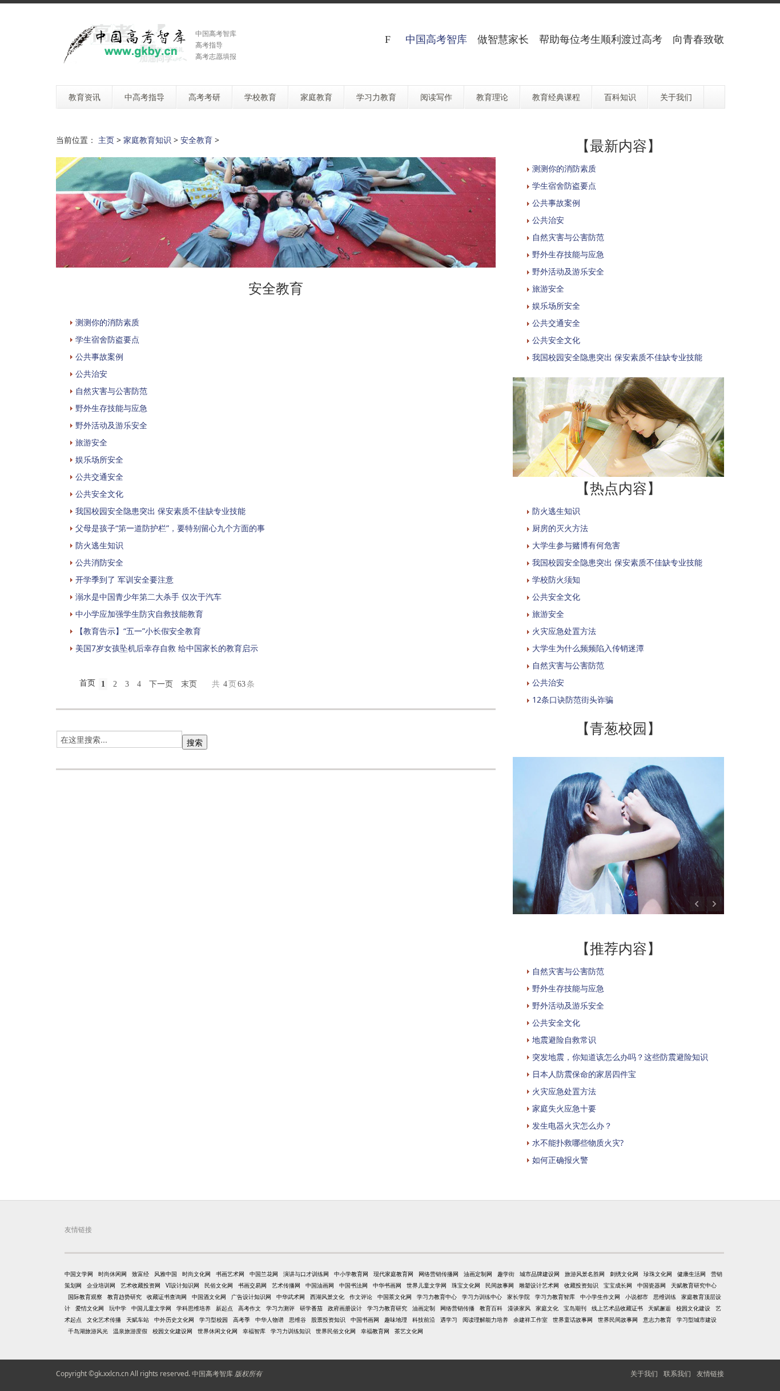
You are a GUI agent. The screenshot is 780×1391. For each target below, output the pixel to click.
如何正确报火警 (560, 1159)
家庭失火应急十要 (564, 1108)
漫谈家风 (519, 1308)
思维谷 (297, 1320)
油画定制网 (478, 1274)
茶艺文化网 (409, 1331)
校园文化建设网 (172, 1331)
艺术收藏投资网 (140, 1285)
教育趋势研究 (124, 1297)
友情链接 (710, 1373)
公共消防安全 (99, 562)
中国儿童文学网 (151, 1308)
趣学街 (505, 1274)
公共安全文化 (99, 493)
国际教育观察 (85, 1297)
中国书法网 (353, 1285)
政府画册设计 (345, 1308)
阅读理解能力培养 (485, 1320)
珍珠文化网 (658, 1274)
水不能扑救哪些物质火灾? (578, 1142)
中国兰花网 (264, 1274)
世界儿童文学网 (427, 1285)
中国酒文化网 (209, 1297)
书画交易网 (252, 1285)
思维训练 (664, 1297)
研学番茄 (311, 1308)
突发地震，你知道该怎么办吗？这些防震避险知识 (620, 1056)
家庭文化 (547, 1308)
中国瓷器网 (651, 1285)
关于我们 (644, 1373)
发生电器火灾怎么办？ (572, 1125)
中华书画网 (387, 1285)
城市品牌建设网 (540, 1274)
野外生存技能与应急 (111, 407)
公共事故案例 (99, 356)
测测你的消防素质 (107, 322)
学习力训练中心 (482, 1297)
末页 (189, 684)
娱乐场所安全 (99, 459)
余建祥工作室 (530, 1320)
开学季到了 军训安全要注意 (124, 579)
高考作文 (249, 1308)
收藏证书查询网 (167, 1297)
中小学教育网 (351, 1274)
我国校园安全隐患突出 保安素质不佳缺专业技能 (160, 510)
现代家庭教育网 (393, 1274)
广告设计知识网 (251, 1297)
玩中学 (117, 1308)
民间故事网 (499, 1285)
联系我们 (677, 1373)
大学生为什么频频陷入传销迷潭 (588, 648)
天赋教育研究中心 (694, 1285)
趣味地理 (395, 1320)
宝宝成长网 (618, 1285)
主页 (106, 139)
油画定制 (423, 1308)
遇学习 (448, 1320)
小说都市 (636, 1297)
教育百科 (491, 1308)
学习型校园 (213, 1320)
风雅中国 (165, 1274)
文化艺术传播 (104, 1320)
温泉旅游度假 (130, 1331)
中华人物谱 (269, 1320)
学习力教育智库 (555, 1297)
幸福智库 (254, 1331)
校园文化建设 (693, 1308)
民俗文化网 (218, 1285)
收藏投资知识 (581, 1285)
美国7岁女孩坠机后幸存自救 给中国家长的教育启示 (166, 648)
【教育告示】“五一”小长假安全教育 (138, 630)
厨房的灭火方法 (560, 528)
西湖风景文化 (327, 1297)
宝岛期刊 (575, 1308)
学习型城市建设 (697, 1320)
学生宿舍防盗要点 (107, 339)
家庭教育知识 (147, 139)
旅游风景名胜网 (585, 1274)
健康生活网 (691, 1274)
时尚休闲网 (112, 1274)
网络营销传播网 (439, 1274)
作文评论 (360, 1297)
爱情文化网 (89, 1308)
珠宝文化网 (466, 1285)
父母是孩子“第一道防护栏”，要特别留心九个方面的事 (170, 528)
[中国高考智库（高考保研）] (121, 43)
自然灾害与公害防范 (111, 390)
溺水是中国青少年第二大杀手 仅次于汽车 (148, 596)
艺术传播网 (286, 1285)
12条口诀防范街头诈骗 (572, 699)
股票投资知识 (328, 1320)
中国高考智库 (436, 39)
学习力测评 (280, 1308)
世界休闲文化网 (218, 1331)
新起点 (224, 1308)
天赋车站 (137, 1320)
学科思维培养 (193, 1308)
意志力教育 (657, 1320)
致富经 (140, 1274)
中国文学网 (79, 1274)
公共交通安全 (99, 476)
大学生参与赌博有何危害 (576, 545)
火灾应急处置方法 (564, 630)
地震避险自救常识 (564, 1039)
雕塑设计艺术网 (539, 1285)
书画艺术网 (230, 1274)
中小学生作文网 (600, 1297)
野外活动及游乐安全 (111, 425)
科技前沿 (423, 1320)
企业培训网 (101, 1285)
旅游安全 (91, 442)
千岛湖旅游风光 (88, 1331)
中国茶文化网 (394, 1297)
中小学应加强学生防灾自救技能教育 (139, 613)
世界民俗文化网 (336, 1331)
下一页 (161, 684)
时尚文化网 (196, 1274)
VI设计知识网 (182, 1285)
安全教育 (196, 139)
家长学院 (518, 1297)
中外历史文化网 (174, 1320)
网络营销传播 (457, 1308)
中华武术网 (290, 1297)
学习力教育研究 (387, 1308)
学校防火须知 (556, 579)
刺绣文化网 (624, 1274)
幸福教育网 (375, 1331)
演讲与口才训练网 (306, 1274)
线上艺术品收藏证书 (617, 1308)
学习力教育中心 (437, 1297)
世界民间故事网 (618, 1320)
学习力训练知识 (291, 1331)
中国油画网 (319, 1285)
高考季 (241, 1320)
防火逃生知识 (99, 545)
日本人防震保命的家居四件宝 (584, 1074)
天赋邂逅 (659, 1308)
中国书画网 (365, 1320)
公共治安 (91, 373)
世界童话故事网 (573, 1320)
